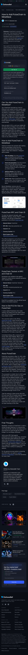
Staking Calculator (19, 624)
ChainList (19, 38)
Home (3, 9)
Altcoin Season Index (19, 629)
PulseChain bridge (7, 320)
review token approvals (14, 441)
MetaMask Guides (9, 9)
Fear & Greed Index (19, 627)
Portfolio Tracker (18, 622)
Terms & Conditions (13, 648)
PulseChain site (19, 220)
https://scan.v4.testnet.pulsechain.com (13, 297)
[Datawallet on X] (2, 604)
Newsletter (17, 612)
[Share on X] (10, 504)
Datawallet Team (13, 20)
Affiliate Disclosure (5, 650)
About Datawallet (5, 610)
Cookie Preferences (22, 648)
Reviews (16, 617)
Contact (3, 617)
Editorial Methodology (6, 612)
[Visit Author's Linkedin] (8, 484)
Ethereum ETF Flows (6, 624)
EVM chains (12, 119)
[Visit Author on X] (5, 484)
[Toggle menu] (26, 4)
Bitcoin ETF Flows (5, 622)
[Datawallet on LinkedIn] (8, 604)
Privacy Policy (4, 648)
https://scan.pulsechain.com (10, 236)
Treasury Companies (6, 627)
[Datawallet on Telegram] (5, 604)
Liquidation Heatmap (5, 629)
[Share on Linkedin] (13, 504)
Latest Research (18, 610)
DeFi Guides (17, 614)
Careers (3, 614)
